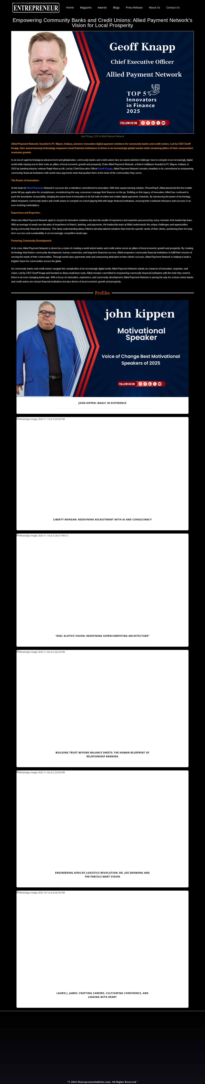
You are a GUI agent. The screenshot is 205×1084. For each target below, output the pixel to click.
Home (70, 7)
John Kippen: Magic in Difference (102, 403)
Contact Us (173, 7)
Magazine (85, 7)
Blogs (116, 7)
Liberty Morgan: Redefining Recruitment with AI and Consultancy (102, 519)
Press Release (134, 7)
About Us (154, 7)
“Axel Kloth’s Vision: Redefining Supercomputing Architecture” (102, 635)
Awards (102, 7)
